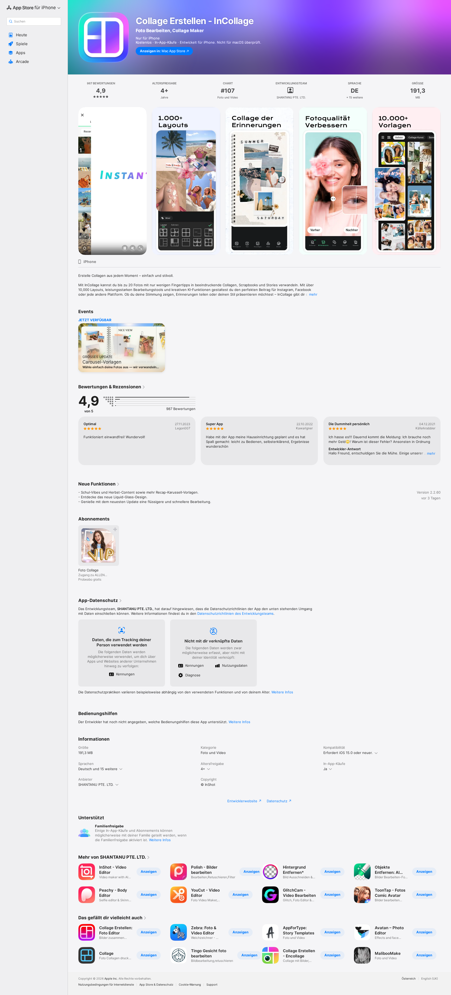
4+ (203, 769)
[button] (34, 35)
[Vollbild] (140, 248)
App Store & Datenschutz (156, 984)
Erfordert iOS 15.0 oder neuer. (348, 753)
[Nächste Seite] (445, 181)
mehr (313, 294)
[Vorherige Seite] (73, 181)
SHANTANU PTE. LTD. (96, 784)
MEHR (431, 453)
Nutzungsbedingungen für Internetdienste (106, 984)
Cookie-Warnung (190, 984)
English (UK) (429, 978)
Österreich (409, 978)
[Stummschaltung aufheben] (132, 248)
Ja (325, 769)
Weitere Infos (282, 692)
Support (211, 984)
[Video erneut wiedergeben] (84, 248)
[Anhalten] (125, 248)
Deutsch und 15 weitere (97, 769)
